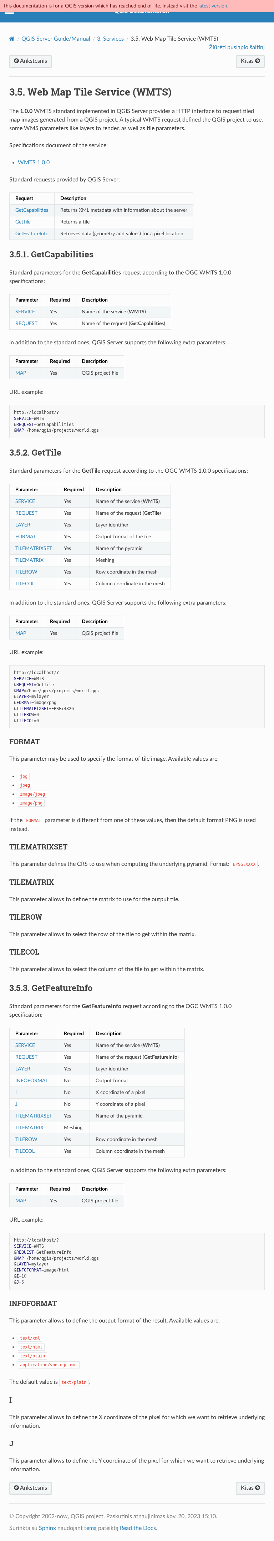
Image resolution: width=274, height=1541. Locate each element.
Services (110, 39)
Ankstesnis (33, 61)
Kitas (248, 61)
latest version (212, 6)
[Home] (12, 39)
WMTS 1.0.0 (34, 162)
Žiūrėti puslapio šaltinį (237, 47)
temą (90, 1528)
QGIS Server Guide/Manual (55, 39)
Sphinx (47, 1528)
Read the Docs (138, 1528)
